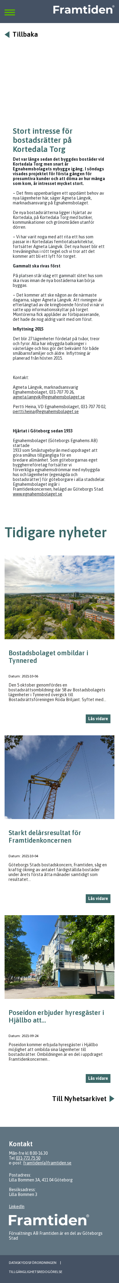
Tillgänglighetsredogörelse (35, 1272)
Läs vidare (98, 718)
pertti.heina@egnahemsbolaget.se (46, 411)
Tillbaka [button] (25, 34)
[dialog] (59, 642)
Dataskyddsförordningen (32, 1263)
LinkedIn (16, 1206)
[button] (10, 9)
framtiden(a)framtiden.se (47, 1162)
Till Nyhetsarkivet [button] (79, 1099)
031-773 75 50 (28, 1158)
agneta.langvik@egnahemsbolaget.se (49, 397)
